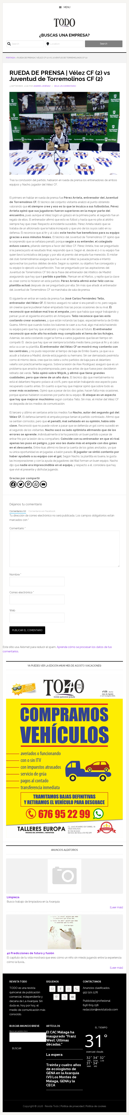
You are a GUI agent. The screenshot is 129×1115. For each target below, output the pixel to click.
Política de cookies (96, 1106)
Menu (67, 7)
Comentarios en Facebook (41, 511)
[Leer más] (116, 907)
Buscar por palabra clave (18, 1031)
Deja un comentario (65, 86)
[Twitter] (20, 484)
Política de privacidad (72, 1106)
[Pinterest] (28, 484)
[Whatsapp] (35, 484)
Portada (10, 57)
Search (103, 43)
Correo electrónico (21, 592)
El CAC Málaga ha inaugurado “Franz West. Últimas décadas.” (61, 1038)
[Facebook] (13, 484)
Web (12, 610)
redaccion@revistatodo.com (100, 1009)
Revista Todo (64, 22)
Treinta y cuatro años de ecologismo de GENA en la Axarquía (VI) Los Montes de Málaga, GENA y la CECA (63, 1075)
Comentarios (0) (17, 511)
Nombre (15, 574)
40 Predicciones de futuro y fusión (30, 953)
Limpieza (13, 897)
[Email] (43, 484)
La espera (54, 1055)
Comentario (17, 528)
